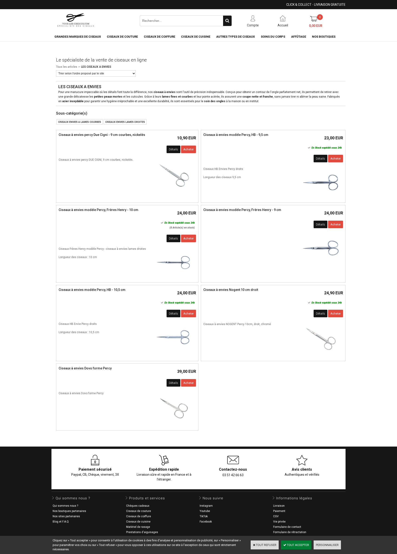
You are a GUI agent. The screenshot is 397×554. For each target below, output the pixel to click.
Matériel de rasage (138, 527)
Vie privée (279, 521)
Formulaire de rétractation (289, 532)
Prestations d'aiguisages (142, 532)
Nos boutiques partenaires (69, 511)
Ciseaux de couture (122, 36)
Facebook (206, 521)
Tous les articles (66, 66)
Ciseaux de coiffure (159, 36)
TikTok (204, 516)
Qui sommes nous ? (65, 505)
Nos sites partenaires (66, 516)
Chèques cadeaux (137, 505)
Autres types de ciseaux (235, 36)
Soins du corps (273, 36)
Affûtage (298, 36)
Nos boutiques (323, 36)
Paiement (279, 511)
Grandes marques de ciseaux (77, 36)
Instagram (206, 505)
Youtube (205, 511)
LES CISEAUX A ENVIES (96, 66)
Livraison (279, 505)
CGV (276, 516)
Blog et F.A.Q (61, 521)
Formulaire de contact (287, 527)
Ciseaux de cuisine (195, 36)
